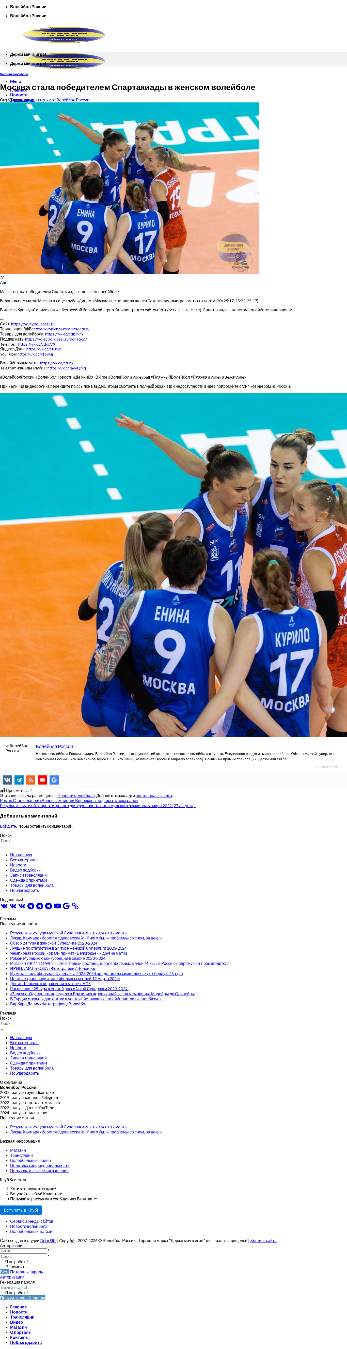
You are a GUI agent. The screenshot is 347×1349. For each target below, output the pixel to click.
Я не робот (16, 1261)
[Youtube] (42, 780)
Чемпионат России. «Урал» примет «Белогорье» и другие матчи (68, 953)
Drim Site (48, 1240)
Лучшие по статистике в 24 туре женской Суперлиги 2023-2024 (68, 948)
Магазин (18, 1150)
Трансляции (21, 1155)
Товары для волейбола (32, 885)
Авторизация (12, 1276)
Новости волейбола (14, 74)
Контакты (20, 1337)
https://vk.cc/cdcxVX (36, 344)
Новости (19, 94)
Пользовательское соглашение (39, 1170)
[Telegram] (19, 780)
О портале (20, 1332)
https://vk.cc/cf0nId (43, 348)
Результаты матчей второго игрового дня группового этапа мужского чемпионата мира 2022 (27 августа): (98, 805)
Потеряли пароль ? (27, 1271)
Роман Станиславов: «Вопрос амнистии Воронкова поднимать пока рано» (69, 800)
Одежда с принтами (28, 880)
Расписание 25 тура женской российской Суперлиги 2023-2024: (69, 988)
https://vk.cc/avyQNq (67, 367)
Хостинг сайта (263, 1240)
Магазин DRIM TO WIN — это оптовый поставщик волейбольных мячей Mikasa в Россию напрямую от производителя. (120, 963)
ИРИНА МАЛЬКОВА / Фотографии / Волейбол (53, 968)
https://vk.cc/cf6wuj (35, 353)
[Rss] (30, 780)
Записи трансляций (28, 875)
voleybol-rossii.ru (328, 767)
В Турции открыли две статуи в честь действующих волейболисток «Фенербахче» (86, 998)
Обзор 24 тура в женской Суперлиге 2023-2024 (53, 942)
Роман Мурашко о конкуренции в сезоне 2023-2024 (57, 958)
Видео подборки (25, 869)
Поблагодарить (24, 890)
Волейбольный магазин (32, 1231)
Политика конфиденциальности (40, 1165)
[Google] (54, 780)
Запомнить (16, 1266)
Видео (16, 1322)
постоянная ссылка (154, 795)
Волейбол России (72, 99)
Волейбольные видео (30, 1160)
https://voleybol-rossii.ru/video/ (62, 328)
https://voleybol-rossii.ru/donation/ (56, 338)
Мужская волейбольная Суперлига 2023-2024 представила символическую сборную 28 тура (96, 973)
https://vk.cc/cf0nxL (57, 362)
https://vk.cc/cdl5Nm (64, 333)
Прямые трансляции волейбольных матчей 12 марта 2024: (65, 978)
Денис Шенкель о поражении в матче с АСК (50, 983)
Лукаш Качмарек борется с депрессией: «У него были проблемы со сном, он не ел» (86, 937)
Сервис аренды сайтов (31, 1221)
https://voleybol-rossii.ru (33, 323)
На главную (21, 854)
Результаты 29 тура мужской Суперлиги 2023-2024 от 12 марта (68, 932)
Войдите (8, 826)
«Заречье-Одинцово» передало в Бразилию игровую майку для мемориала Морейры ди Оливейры (102, 993)
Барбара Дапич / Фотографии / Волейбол (48, 1003)
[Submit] (2, 847)
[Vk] (7, 780)
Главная (18, 1306)
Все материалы (24, 859)
